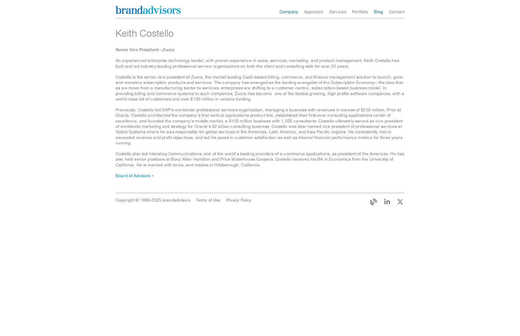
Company (289, 11)
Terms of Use (208, 200)
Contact (396, 11)
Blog (378, 11)
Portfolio (360, 11)
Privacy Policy (239, 200)
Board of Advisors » (134, 175)
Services (337, 11)
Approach (313, 11)
